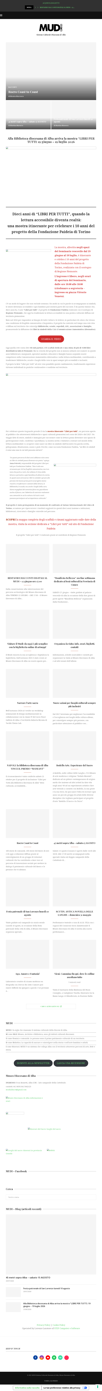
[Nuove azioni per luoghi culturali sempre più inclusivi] (74, 683)
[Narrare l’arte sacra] (27, 683)
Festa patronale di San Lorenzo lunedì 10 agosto (46, 1288)
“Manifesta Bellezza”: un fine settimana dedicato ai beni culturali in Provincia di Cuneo (74, 581)
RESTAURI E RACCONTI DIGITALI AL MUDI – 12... (57, 7)
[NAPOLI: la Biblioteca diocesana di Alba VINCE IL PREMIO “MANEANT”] (27, 745)
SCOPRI (11, 519)
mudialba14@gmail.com (16, 1089)
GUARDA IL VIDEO (51, 338)
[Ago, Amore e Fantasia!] (32, 115)
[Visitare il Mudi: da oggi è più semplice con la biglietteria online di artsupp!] (27, 624)
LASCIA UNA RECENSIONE (71, 1063)
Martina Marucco (20, 96)
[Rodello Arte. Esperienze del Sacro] (74, 745)
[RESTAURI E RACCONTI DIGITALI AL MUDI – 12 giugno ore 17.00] (27, 558)
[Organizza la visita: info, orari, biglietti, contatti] (74, 624)
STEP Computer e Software (67, 1328)
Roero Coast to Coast (27, 843)
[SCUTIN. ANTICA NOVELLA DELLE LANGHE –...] (55, 71)
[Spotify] (54, 1357)
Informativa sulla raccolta (27, 1388)
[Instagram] (42, 1357)
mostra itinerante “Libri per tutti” (63, 431)
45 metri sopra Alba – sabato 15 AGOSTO (74, 843)
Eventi (14, 83)
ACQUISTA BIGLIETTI (51, 3)
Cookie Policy (58, 1325)
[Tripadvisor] (60, 1357)
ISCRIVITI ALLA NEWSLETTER (33, 1063)
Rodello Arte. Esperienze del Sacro (74, 765)
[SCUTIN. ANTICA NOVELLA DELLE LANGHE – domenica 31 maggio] (74, 891)
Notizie (23, 83)
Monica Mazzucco (66, 125)
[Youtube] (48, 1357)
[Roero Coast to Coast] (27, 823)
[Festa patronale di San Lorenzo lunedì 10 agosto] (27, 891)
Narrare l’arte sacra (27, 702)
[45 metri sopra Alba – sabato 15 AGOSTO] (74, 823)
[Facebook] (36, 1357)
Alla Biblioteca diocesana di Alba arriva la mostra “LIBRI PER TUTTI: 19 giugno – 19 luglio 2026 (51, 140)
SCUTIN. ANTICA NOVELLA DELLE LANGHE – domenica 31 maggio (54, 90)
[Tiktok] (66, 1357)
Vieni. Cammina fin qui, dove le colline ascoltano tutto (76, 120)
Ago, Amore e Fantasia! (23, 121)
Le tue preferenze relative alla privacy (62, 1388)
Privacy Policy (43, 1325)
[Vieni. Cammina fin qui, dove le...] (77, 115)
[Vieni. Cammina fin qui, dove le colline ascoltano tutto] (74, 954)
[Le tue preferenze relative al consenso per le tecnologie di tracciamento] (97, 1386)
